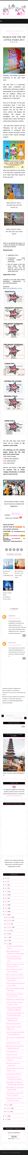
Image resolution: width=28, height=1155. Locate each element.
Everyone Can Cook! (11, 1054)
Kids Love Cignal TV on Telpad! (14, 975)
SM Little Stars (14, 33)
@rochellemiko (13, 535)
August (8, 930)
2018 (6, 905)
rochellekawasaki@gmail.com (14, 795)
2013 (6, 1119)
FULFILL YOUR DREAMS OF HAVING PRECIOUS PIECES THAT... (14, 959)
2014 (6, 1116)
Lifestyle (17, 31)
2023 (6, 888)
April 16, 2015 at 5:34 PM (14, 618)
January (8, 1111)
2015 (6, 915)
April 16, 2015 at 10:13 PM (15, 645)
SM (22, 31)
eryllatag (12, 642)
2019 (6, 901)
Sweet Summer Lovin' (11, 1051)
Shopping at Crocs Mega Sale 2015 (15, 999)
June (7, 937)
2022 (6, 891)
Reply (24, 635)
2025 (6, 881)
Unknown (12, 616)
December (9, 917)
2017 (6, 908)
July (7, 934)
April (7, 944)
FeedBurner (17, 1138)
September (9, 927)
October (8, 924)
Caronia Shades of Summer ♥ (13, 1074)
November (9, 920)
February (8, 1108)
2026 (6, 878)
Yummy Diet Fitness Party (13, 1043)
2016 (6, 911)
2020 (6, 898)
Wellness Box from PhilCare (13, 1023)
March (8, 1105)
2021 (6, 895)
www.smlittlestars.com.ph (14, 288)
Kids (13, 31)
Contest (8, 31)
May (7, 940)
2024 (6, 885)
